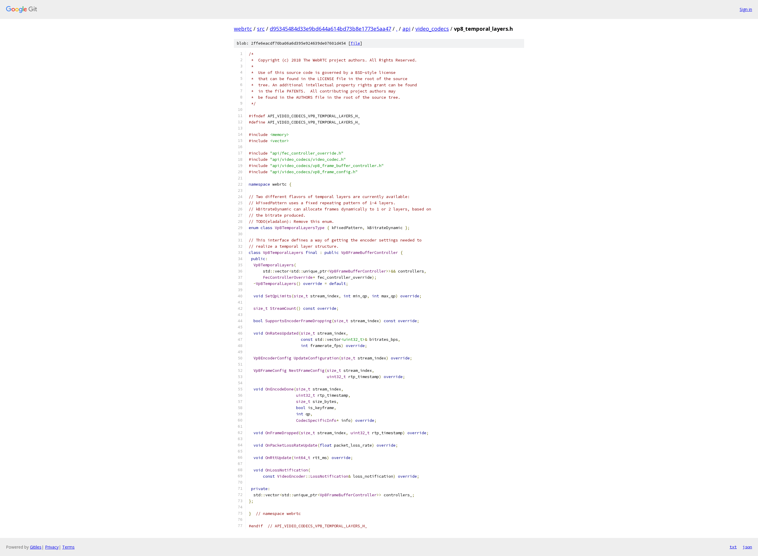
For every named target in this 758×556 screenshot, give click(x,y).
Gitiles (35, 547)
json (747, 546)
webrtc (243, 28)
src (261, 28)
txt (733, 546)
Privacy (52, 547)
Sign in (746, 9)
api (406, 28)
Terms (68, 547)
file (355, 43)
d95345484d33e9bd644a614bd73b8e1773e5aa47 (330, 28)
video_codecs (432, 28)
